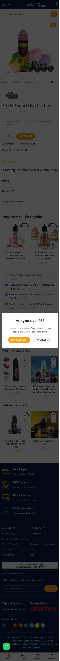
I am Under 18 (42, 340)
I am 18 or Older (19, 340)
